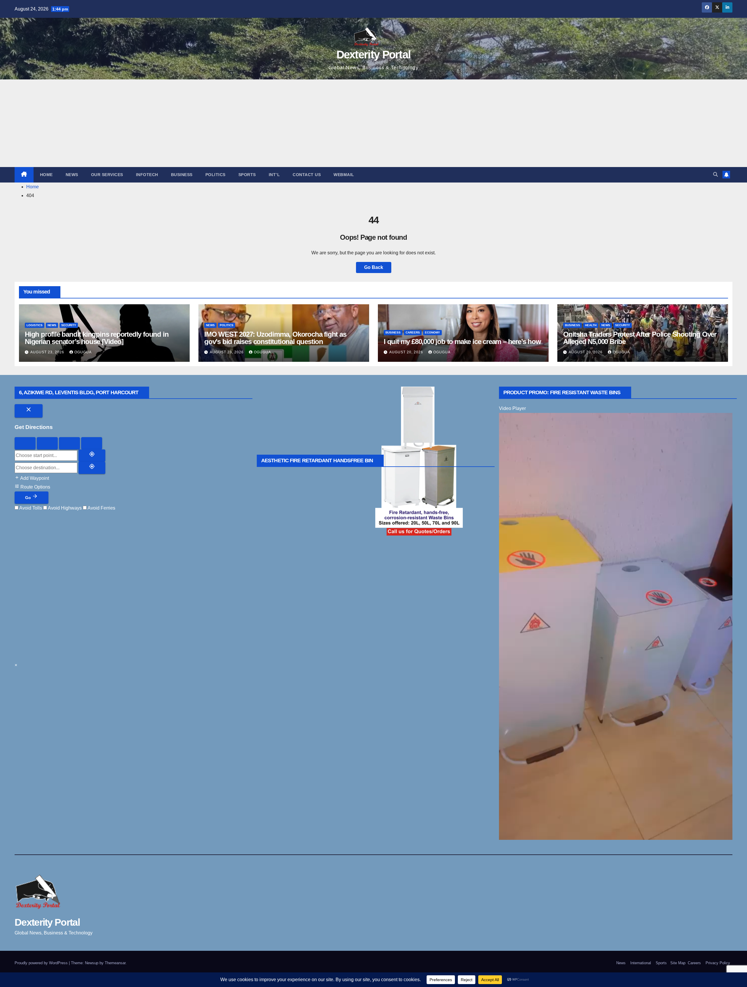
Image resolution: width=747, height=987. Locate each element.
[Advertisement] (373, 123)
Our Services (107, 174)
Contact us (307, 174)
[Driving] (25, 443)
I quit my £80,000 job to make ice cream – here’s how (462, 341)
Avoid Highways (64, 507)
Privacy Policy (718, 963)
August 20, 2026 (406, 352)
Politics (215, 174)
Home (46, 174)
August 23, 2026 (47, 352)
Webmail (344, 174)
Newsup (91, 963)
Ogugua (83, 352)
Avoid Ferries (101, 507)
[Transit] (91, 443)
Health (590, 325)
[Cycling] (69, 443)
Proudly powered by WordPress (42, 963)
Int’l (274, 174)
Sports (247, 174)
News (72, 174)
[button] (715, 174)
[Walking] (47, 443)
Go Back (373, 267)
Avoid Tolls (30, 507)
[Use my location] (91, 455)
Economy (432, 332)
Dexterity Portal (373, 54)
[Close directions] (29, 411)
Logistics (35, 325)
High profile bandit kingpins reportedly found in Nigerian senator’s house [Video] (96, 337)
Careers (413, 332)
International (640, 963)
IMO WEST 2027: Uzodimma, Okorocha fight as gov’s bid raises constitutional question (275, 337)
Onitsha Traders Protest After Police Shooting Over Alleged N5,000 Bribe (639, 337)
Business (182, 174)
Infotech (147, 174)
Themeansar (115, 963)
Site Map (677, 963)
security (68, 325)
